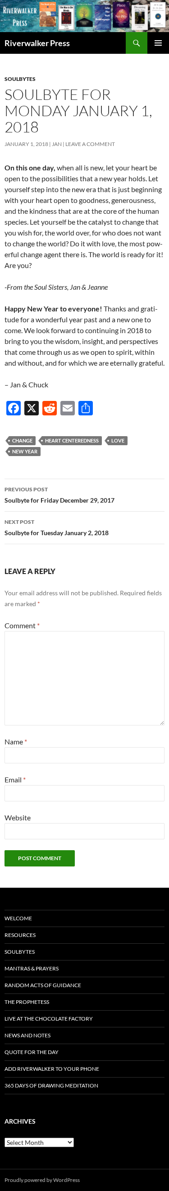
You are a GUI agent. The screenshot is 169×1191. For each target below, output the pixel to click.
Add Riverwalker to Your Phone (52, 1068)
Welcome (18, 918)
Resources (20, 935)
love (117, 440)
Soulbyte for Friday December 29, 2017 (59, 495)
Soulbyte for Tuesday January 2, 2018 (57, 527)
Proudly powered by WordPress (42, 1180)
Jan (57, 144)
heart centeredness (72, 440)
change (22, 440)
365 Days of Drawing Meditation (51, 1085)
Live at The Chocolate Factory (49, 1018)
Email (15, 779)
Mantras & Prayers (32, 968)
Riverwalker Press (37, 43)
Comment (22, 625)
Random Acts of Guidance (43, 985)
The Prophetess (27, 1001)
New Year (24, 451)
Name (16, 741)
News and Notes (27, 1035)
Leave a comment (90, 144)
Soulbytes (20, 78)
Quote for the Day (32, 1052)
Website (18, 817)
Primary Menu (158, 43)
